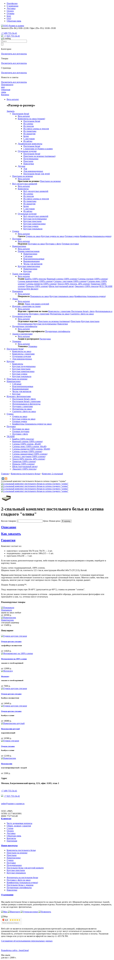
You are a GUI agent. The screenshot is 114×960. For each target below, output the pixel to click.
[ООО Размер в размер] (12, 25)
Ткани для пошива (21, 274)
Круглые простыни (32, 221)
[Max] (2, 36)
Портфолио (12, 3)
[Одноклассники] (6, 478)
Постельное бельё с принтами (26, 401)
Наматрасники (19, 246)
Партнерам (12, 841)
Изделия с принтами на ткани (26, 306)
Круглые (27, 271)
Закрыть (10, 111)
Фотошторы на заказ (60, 314)
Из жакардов (29, 133)
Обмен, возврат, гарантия (19, 826)
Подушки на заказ (36, 244)
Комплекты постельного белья (21, 850)
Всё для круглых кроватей (24, 184)
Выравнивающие (31, 261)
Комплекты (23, 189)
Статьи (10, 828)
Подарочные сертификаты (24, 326)
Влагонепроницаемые (33, 259)
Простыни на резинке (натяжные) (39, 156)
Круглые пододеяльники (35, 219)
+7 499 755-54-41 (9, 33)
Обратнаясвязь (5, 90)
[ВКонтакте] (3, 478)
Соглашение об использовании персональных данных (27, 941)
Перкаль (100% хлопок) (37, 286)
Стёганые (28, 256)
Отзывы (10, 13)
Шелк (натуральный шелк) (61, 286)
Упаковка (16, 341)
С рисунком (29, 138)
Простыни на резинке (22, 176)
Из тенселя (28, 126)
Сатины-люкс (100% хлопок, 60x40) (29, 446)
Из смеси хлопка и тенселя (36, 128)
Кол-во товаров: (9, 521)
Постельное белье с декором (20, 885)
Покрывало (6, 610)
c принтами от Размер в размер (38, 148)
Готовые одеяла (72, 236)
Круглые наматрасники (34, 224)
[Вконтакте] (14, 912)
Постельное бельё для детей (36, 174)
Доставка (11, 8)
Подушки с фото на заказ (18, 880)
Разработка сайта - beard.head (15, 950)
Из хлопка (28, 123)
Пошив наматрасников (28, 251)
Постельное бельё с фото (83, 311)
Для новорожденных (33, 171)
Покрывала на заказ (39, 296)
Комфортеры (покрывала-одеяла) (95, 236)
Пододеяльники (30, 158)
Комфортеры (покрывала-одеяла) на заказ (32, 424)
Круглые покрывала (32, 229)
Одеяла (15, 231)
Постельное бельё (20, 113)
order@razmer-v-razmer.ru (12, 803)
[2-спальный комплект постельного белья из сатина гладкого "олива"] (34, 484)
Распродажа (45, 339)
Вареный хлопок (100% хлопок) (62, 279)
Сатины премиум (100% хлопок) (41, 284)
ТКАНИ (11, 436)
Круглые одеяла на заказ (52, 236)
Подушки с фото (53, 244)
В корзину (66, 521)
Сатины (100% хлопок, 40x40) (26, 444)
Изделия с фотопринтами (19, 396)
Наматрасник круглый (10, 729)
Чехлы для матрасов (32, 264)
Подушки (16, 239)
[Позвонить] (45, 912)
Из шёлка (27, 141)
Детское (21, 166)
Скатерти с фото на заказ (82, 314)
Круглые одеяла (30, 226)
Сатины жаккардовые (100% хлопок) (35, 281)
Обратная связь (14, 21)
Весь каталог (13, 99)
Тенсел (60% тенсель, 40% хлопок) (73, 284)
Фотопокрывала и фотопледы (26, 404)
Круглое (10, 361)
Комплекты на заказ (21, 351)
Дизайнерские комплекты (30, 143)
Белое (26, 136)
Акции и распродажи (22, 334)
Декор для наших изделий (36, 304)
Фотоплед (5, 676)
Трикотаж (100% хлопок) (24, 461)
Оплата (10, 11)
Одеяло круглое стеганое (11, 641)
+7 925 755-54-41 (12, 36)
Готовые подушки (70, 244)
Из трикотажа (29, 131)
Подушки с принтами (39, 314)
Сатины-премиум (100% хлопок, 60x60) (31, 449)
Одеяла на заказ (33, 236)
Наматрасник (7, 620)
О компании (12, 6)
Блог (9, 16)
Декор (15, 299)
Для (25, 169)
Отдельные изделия (27, 151)
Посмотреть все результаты (14, 54)
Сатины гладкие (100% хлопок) (93, 279)
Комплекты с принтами (59, 311)
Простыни (28, 161)
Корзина (5, 94)
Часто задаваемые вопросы (19, 823)
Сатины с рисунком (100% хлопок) (70, 281)
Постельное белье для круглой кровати (25, 868)
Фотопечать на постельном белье (22, 877)
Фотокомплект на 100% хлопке (14, 659)
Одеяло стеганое (8, 746)
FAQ (9, 18)
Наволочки (28, 164)
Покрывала (17, 291)
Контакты (11, 838)
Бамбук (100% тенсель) (35, 279)
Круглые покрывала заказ (61, 296)
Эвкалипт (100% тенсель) (87, 286)
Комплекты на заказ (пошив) (31, 118)
